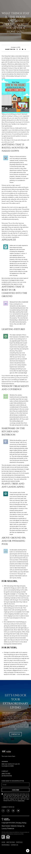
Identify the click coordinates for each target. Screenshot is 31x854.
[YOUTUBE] (18, 810)
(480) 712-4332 (6, 773)
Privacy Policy (21, 800)
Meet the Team (10, 842)
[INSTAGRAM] (3, 810)
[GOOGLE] (13, 810)
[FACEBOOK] (8, 810)
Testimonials (6, 844)
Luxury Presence (8, 828)
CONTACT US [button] (15, 734)
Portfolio (19, 842)
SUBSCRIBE (15, 790)
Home (3, 842)
